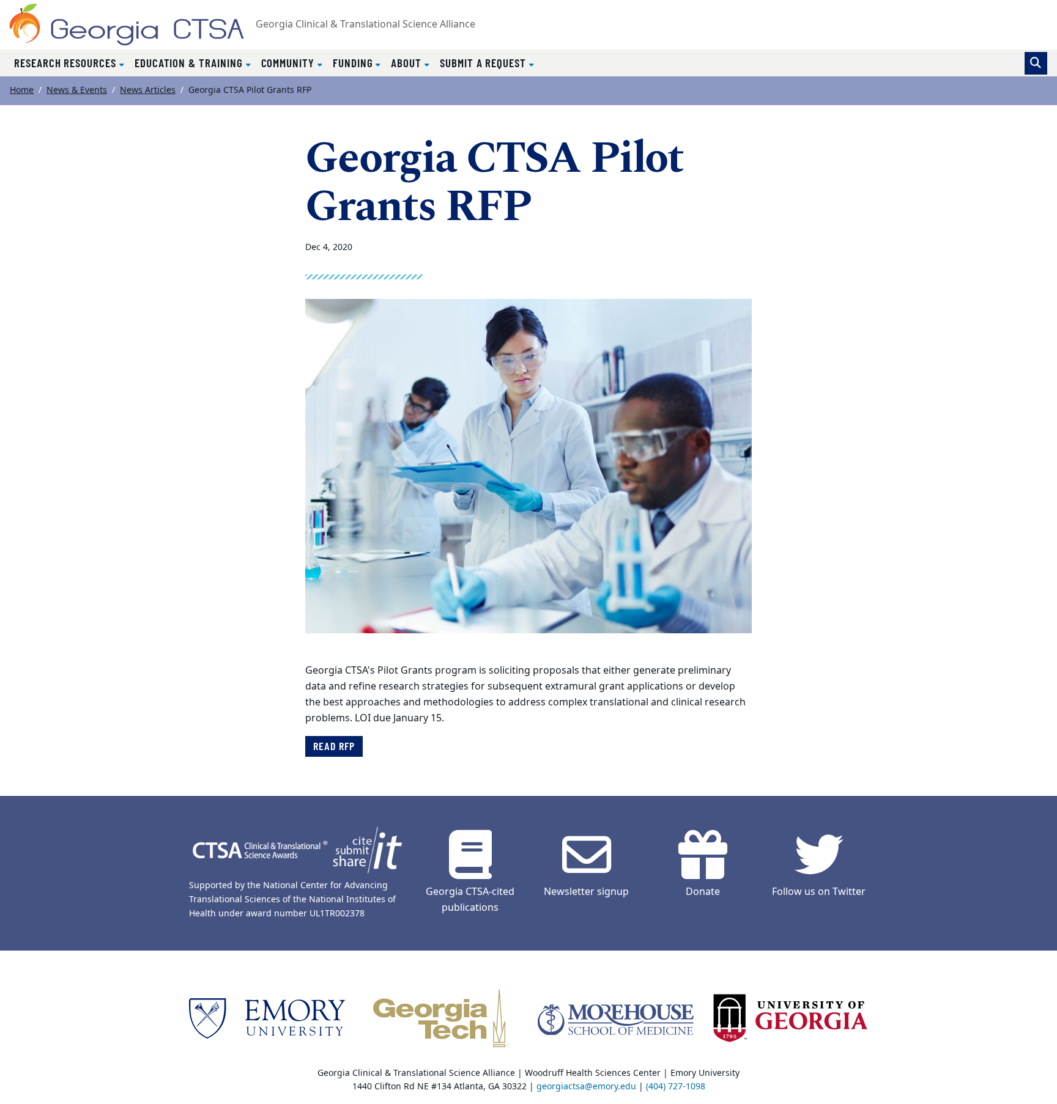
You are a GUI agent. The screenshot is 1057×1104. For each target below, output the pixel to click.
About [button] (408, 63)
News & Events (76, 90)
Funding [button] (354, 63)
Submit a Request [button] (484, 63)
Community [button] (289, 63)
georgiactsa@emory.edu (586, 1086)
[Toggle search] (1036, 63)
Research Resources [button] (66, 63)
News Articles (148, 90)
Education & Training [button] (190, 63)
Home (22, 90)
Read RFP (334, 746)
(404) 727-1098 (675, 1086)
